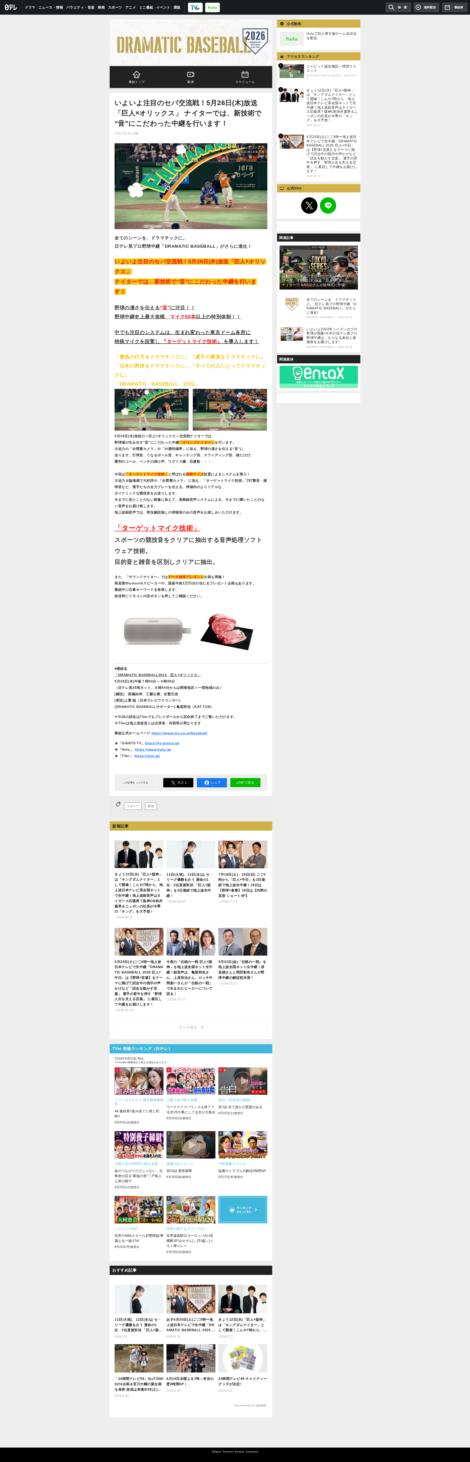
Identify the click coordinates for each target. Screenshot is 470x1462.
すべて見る (189, 1027)
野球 (151, 806)
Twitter (309, 205)
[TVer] (195, 7)
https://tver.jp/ (147, 756)
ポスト (182, 782)
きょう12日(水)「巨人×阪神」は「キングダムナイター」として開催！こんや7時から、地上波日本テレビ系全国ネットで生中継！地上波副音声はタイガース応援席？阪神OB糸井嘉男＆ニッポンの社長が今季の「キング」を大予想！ (242, 1325)
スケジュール (245, 82)
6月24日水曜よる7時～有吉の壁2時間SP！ (190, 1381)
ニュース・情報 (50, 7)
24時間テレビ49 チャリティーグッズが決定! (242, 1381)
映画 (101, 7)
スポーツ (115, 7)
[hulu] (212, 7)
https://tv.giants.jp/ (162, 743)
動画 (191, 82)
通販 (177, 7)
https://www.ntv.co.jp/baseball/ (180, 733)
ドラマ (30, 7)
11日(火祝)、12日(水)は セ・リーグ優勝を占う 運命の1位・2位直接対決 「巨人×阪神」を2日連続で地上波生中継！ (138, 1325)
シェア (216, 782)
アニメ (130, 7)
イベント (163, 7)
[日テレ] (11, 7)
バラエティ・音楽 (80, 7)
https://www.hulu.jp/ (153, 749)
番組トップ (137, 82)
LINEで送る (245, 782)
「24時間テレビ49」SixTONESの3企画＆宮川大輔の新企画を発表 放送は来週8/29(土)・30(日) (139, 1384)
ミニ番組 (146, 7)
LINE (328, 205)
